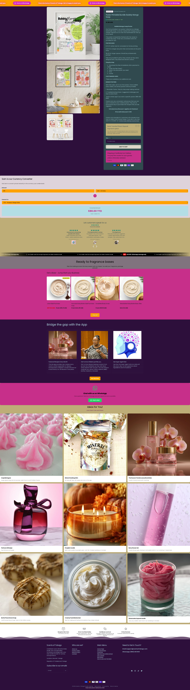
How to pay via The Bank (104, 659)
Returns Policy (76, 652)
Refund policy (98, 686)
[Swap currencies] (95, 195)
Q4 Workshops (101, 650)
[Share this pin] (60, 415)
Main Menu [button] (102, 645)
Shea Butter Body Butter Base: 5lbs (131, 303)
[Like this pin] (57, 415)
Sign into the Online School (105, 654)
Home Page (100, 649)
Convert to (5, 199)
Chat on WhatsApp (67, 3)
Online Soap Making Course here (129, 121)
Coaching (100, 652)
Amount (4, 188)
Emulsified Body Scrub (103, 303)
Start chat (96, 400)
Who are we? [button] (77, 645)
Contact (74, 654)
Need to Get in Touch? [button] (131, 645)
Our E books (100, 655)
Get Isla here (95, 378)
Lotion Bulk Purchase (53, 303)
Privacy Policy (76, 650)
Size (107, 138)
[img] (95, 225)
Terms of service (114, 686)
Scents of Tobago (80, 686)
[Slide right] (138, 126)
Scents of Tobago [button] (54, 645)
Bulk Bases (100, 657)
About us (74, 649)
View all (95, 315)
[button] (94, 246)
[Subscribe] (65, 670)
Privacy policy (105, 686)
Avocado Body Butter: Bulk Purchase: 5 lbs (82, 305)
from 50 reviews (95, 227)
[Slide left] (136, 126)
